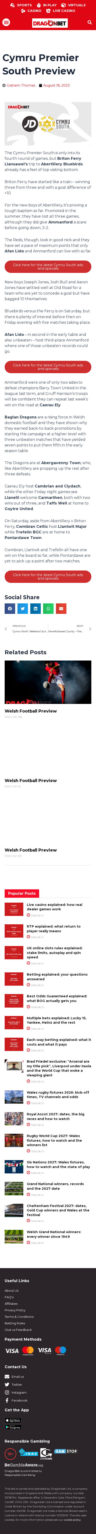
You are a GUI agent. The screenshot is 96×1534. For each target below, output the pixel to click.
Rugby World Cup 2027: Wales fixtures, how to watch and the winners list (54, 1140)
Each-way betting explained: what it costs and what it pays (59, 1042)
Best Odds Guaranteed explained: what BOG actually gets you (57, 998)
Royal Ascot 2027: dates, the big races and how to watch (55, 1116)
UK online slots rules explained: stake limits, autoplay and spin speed (54, 952)
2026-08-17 (37, 915)
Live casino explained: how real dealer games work (54, 907)
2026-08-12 (37, 1125)
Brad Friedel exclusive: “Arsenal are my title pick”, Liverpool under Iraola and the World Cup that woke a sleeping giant (59, 1068)
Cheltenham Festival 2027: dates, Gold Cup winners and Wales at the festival (58, 1210)
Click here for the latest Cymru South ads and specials (48, 267)
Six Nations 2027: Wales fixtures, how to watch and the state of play (58, 1164)
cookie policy (72, 1519)
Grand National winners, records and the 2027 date (55, 1186)
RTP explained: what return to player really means (54, 928)
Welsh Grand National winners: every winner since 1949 (54, 1234)
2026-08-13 (37, 1007)
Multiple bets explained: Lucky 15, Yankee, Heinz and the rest (56, 1020)
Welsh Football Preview (31, 711)
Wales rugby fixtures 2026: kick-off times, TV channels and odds (58, 1094)
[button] (6, 22)
